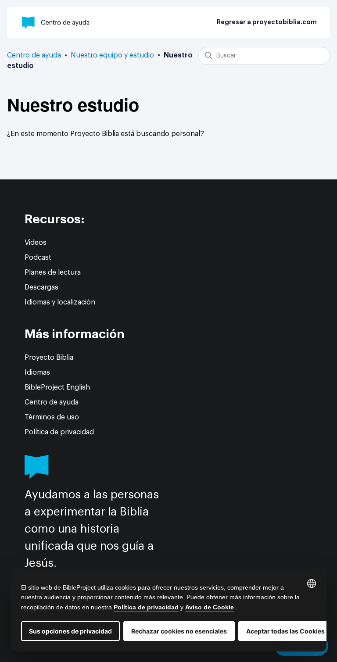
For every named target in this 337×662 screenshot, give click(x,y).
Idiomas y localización (60, 302)
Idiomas (37, 372)
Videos (36, 242)
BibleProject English (57, 387)
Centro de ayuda (34, 55)
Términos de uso (52, 417)
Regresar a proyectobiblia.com (267, 22)
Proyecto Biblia (49, 357)
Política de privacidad (59, 432)
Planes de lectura (53, 272)
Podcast (38, 257)
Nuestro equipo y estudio (112, 55)
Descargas (41, 287)
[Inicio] (56, 22)
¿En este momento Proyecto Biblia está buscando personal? (105, 133)
